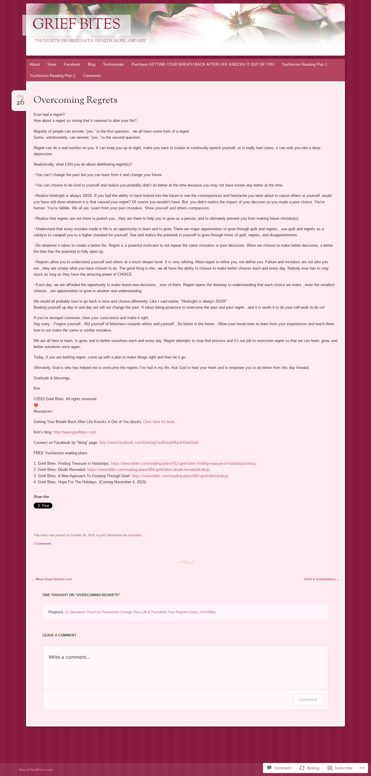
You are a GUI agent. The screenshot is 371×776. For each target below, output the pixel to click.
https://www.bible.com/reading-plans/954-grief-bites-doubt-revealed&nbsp (148, 469)
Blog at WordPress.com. (36, 769)
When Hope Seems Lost (51, 579)
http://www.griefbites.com (75, 432)
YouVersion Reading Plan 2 (52, 76)
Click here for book (159, 422)
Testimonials (113, 64)
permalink (135, 535)
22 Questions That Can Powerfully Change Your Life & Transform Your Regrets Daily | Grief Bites (140, 612)
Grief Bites (76, 25)
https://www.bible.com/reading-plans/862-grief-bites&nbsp (180, 476)
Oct (20, 98)
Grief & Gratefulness (322, 579)
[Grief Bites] (174, 29)
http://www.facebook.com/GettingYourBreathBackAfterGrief (149, 442)
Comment (308, 699)
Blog (91, 64)
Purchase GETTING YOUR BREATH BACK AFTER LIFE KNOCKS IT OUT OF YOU (203, 64)
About (35, 64)
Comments (92, 76)
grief (103, 535)
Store (51, 64)
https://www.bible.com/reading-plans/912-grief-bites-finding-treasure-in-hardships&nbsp (183, 463)
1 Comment (42, 543)
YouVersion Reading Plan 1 (304, 64)
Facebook (72, 64)
